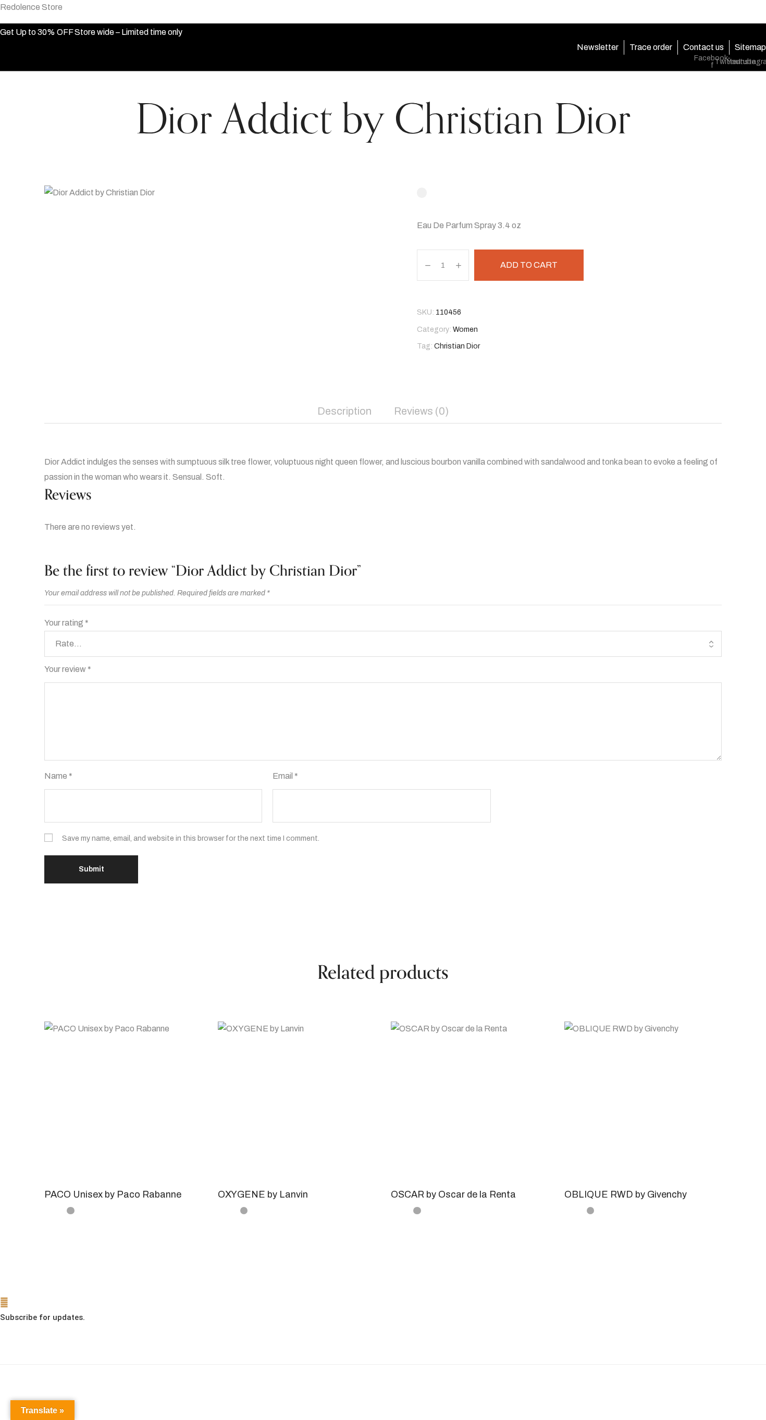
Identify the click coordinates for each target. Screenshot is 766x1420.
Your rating (66, 622)
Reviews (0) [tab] (421, 411)
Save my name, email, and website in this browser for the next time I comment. (190, 838)
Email (285, 775)
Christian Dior (457, 346)
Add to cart (529, 264)
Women (465, 329)
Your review (67, 669)
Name (58, 775)
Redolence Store (31, 7)
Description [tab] (344, 411)
